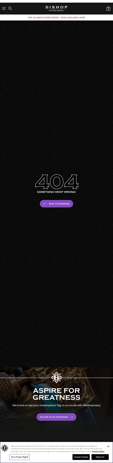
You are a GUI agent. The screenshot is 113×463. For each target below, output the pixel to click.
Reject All (100, 457)
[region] (56, 452)
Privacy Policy (98, 451)
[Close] (108, 446)
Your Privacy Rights (19, 457)
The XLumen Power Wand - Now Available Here (56, 17)
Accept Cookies (81, 457)
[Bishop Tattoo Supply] (56, 8)
